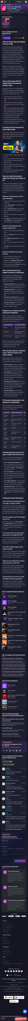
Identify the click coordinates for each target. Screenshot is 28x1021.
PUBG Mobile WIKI (6, 929)
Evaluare (4, 846)
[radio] (6, 770)
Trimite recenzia (20, 860)
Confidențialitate (6, 961)
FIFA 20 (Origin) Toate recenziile (13, 829)
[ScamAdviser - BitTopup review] (8, 997)
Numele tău (5, 840)
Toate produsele (6, 943)
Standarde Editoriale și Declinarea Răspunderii (12, 963)
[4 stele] (11, 849)
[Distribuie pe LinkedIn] (16, 750)
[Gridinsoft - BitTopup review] (19, 997)
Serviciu (4, 959)
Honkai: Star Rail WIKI (7, 925)
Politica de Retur (6, 949)
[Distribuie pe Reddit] (20, 750)
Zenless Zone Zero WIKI (8, 927)
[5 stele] (13, 849)
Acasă (2, 4)
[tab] (6, 38)
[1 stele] (3, 849)
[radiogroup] (8, 770)
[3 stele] (8, 849)
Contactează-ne (6, 941)
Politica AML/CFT (6, 953)
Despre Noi (5, 937)
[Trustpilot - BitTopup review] (14, 1001)
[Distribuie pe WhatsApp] (10, 750)
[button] (14, 921)
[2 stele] (6, 849)
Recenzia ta (5, 851)
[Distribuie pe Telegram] (13, 750)
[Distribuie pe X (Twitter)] (6, 750)
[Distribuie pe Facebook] (3, 750)
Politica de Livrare (6, 951)
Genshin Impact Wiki (7, 923)
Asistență (5, 939)
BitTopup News (6, 931)
